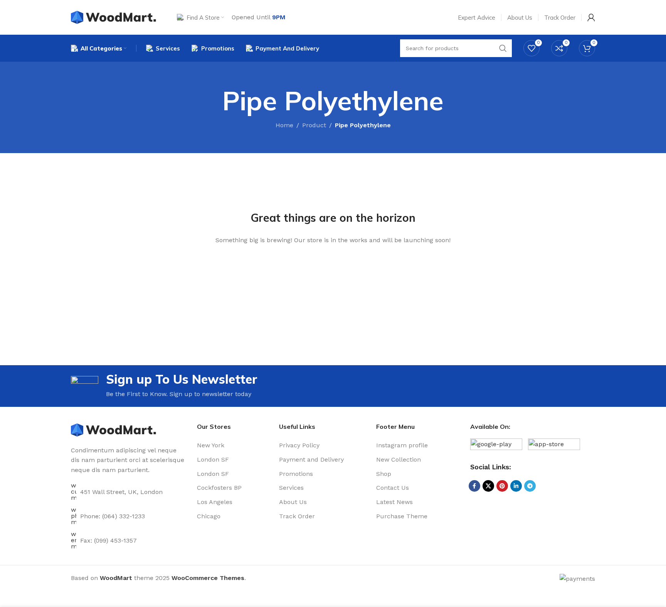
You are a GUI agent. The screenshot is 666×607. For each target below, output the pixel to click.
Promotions (296, 473)
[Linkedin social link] (516, 486)
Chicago (208, 516)
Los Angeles (214, 502)
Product (314, 125)
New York (210, 445)
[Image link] (114, 429)
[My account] (591, 17)
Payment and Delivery (311, 459)
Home (284, 125)
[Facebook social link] (474, 486)
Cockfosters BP (219, 487)
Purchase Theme (401, 516)
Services (291, 487)
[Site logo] (114, 16)
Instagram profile (402, 445)
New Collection (398, 459)
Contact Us (392, 487)
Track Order (297, 516)
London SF (213, 459)
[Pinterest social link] (502, 486)
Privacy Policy (299, 445)
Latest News (394, 502)
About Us (293, 502)
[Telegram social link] (530, 486)
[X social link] (488, 486)
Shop (383, 473)
